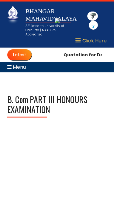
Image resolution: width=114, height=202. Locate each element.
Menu (19, 67)
